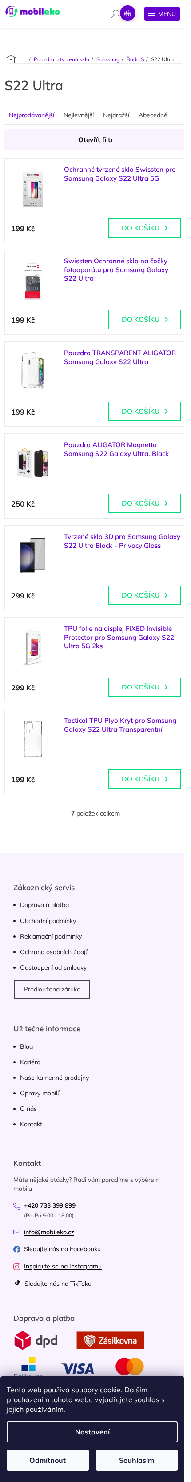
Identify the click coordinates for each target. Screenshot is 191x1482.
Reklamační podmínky (51, 936)
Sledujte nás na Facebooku (62, 1249)
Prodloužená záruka (52, 989)
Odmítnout (47, 1460)
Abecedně (153, 115)
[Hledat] (115, 14)
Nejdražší (116, 115)
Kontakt (31, 1124)
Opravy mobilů (40, 1093)
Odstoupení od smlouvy (53, 967)
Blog (26, 1046)
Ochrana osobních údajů (54, 952)
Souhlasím (136, 1460)
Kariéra (30, 1062)
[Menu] (162, 14)
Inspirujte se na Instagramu (63, 1266)
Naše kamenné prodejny (54, 1078)
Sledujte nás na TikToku (57, 1284)
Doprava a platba (44, 905)
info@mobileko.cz (49, 1232)
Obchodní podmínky (48, 921)
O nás (28, 1109)
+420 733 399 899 (50, 1205)
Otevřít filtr (95, 139)
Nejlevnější (79, 115)
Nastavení (92, 1431)
